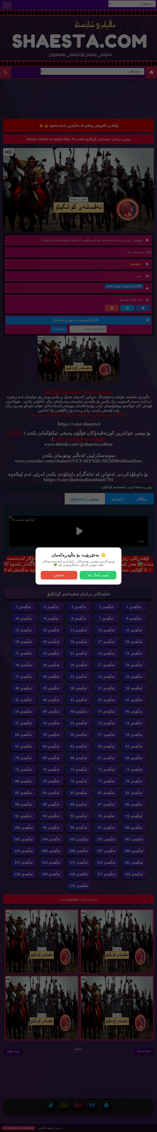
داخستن (59, 575)
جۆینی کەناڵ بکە (98, 575)
